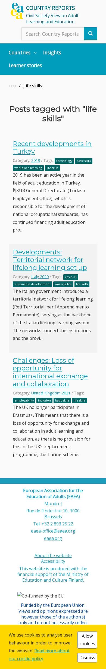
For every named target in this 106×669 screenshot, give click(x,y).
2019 (35, 160)
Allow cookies (87, 640)
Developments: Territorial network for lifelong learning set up (50, 260)
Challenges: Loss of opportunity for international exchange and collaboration (50, 372)
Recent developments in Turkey (52, 148)
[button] (23, 52)
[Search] (90, 33)
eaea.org (53, 538)
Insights (52, 52)
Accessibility (53, 561)
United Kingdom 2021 (50, 393)
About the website (53, 555)
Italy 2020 (40, 276)
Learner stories (25, 65)
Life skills (32, 86)
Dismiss (87, 658)
